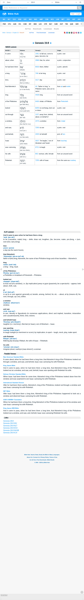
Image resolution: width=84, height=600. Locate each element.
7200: (37, 127)
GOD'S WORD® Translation (12, 400)
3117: (37, 80)
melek (68, 86)
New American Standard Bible (13, 357)
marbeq (73, 160)
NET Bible (6, 391)
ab (62, 86)
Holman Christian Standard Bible (14, 374)
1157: (37, 114)
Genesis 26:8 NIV (10, 423)
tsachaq (64, 141)
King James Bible (9, 365)
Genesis (9, 32)
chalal (63, 121)
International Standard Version (13, 382)
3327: (37, 141)
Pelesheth (64, 101)
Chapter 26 (15, 32)
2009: (37, 134)
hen (63, 134)
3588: (37, 60)
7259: (37, 160)
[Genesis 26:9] (81, 274)
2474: (37, 121)
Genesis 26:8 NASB (11, 430)
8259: (37, 108)
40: (36, 86)
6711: (37, 147)
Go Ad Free (4, 595)
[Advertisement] (42, 210)
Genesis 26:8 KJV (10, 433)
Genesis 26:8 (8, 421)
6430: (37, 101)
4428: (37, 95)
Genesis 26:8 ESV (10, 428)
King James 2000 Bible (11, 408)
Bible (4, 32)
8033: (37, 67)
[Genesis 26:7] (2, 274)
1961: (37, 54)
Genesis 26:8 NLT (10, 426)
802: (36, 154)
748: (36, 73)
